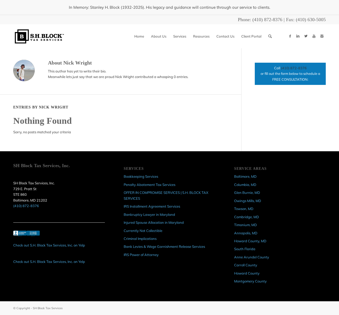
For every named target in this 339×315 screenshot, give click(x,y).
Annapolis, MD (245, 233)
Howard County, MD (250, 241)
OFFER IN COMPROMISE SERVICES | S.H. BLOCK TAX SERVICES (166, 195)
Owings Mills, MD (247, 201)
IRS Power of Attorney (141, 255)
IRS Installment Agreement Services (152, 206)
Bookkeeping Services (141, 176)
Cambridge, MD (246, 217)
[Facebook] (290, 36)
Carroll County (245, 265)
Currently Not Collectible (143, 231)
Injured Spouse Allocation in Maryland (154, 222)
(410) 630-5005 (311, 19)
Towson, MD (243, 209)
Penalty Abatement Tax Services (149, 184)
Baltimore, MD (245, 176)
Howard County (247, 273)
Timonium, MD (245, 225)
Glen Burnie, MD (247, 192)
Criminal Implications (140, 238)
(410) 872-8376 (267, 19)
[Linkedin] (298, 36)
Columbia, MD (245, 184)
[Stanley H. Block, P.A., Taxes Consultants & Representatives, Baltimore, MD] (26, 237)
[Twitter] (306, 36)
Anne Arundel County (251, 257)
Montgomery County (250, 281)
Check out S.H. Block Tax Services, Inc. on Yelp (49, 245)
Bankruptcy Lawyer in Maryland (149, 214)
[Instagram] (322, 36)
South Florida (244, 249)
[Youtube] (314, 36)
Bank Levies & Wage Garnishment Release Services (164, 246)
